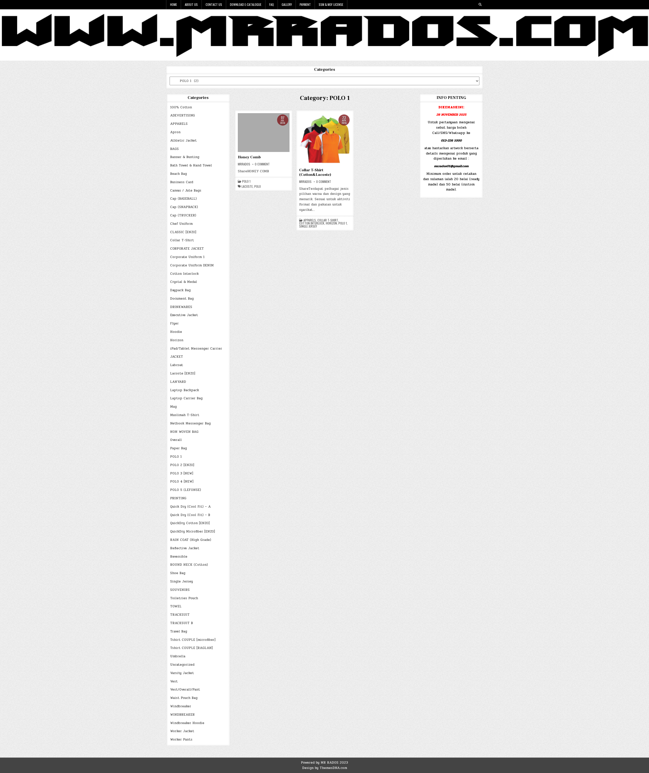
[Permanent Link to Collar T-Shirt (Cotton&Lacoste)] (325, 139)
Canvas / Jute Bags (185, 190)
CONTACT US (214, 4)
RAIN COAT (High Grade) (190, 539)
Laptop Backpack (184, 390)
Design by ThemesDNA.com (324, 767)
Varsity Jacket (182, 673)
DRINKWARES (181, 307)
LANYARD (178, 381)
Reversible (178, 556)
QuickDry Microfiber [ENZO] (192, 531)
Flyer (174, 323)
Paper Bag (178, 448)
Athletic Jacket (183, 140)
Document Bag (182, 298)
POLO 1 (176, 456)
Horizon (176, 340)
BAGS (174, 148)
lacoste (247, 186)
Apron (175, 132)
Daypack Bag (180, 290)
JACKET (176, 356)
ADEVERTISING (182, 115)
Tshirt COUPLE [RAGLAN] (191, 647)
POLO (257, 186)
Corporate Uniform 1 (187, 257)
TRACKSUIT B (181, 623)
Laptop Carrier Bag (186, 398)
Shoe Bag (177, 573)
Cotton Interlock (184, 273)
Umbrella (177, 656)
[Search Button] (480, 4)
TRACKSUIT (180, 614)
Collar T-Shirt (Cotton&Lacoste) (315, 172)
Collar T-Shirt (182, 240)
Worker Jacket (182, 731)
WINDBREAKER (182, 714)
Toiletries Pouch (184, 598)
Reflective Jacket (184, 548)
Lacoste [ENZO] (182, 373)
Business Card (181, 182)
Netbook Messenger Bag (190, 423)
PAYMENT (305, 4)
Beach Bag (178, 173)
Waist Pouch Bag (183, 697)
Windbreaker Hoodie (187, 723)
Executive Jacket (184, 315)
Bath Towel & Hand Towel (191, 165)
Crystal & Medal (183, 281)
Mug (173, 406)
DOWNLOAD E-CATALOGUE (245, 4)
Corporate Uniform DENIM (192, 265)
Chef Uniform (181, 223)
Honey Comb (249, 157)
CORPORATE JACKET (187, 248)
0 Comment (262, 164)
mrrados (244, 164)
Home (173, 4)
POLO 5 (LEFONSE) (185, 489)
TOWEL (176, 606)
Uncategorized (182, 664)
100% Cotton (181, 107)
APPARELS (179, 123)
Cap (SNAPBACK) (184, 207)
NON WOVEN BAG (184, 431)
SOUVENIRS (180, 589)
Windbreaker (180, 706)
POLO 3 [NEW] (181, 473)
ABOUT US (191, 4)
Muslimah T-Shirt (184, 415)
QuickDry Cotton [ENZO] (190, 523)
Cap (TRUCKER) (183, 215)
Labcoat (176, 365)
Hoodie (176, 331)
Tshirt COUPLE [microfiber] (192, 639)
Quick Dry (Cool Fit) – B (190, 515)
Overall (176, 439)
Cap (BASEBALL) (183, 198)
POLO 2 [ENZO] (182, 465)
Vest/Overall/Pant (185, 689)
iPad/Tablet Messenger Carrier (196, 348)
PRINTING (178, 498)
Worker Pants (181, 739)
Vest (174, 681)
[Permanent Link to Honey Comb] (264, 132)
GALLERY (287, 4)
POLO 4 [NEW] (181, 481)
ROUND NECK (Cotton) (189, 564)
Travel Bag (178, 631)
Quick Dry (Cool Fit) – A (190, 506)
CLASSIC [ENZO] (183, 232)
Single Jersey (181, 581)
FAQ (271, 4)
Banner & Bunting (184, 157)
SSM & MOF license (331, 4)
